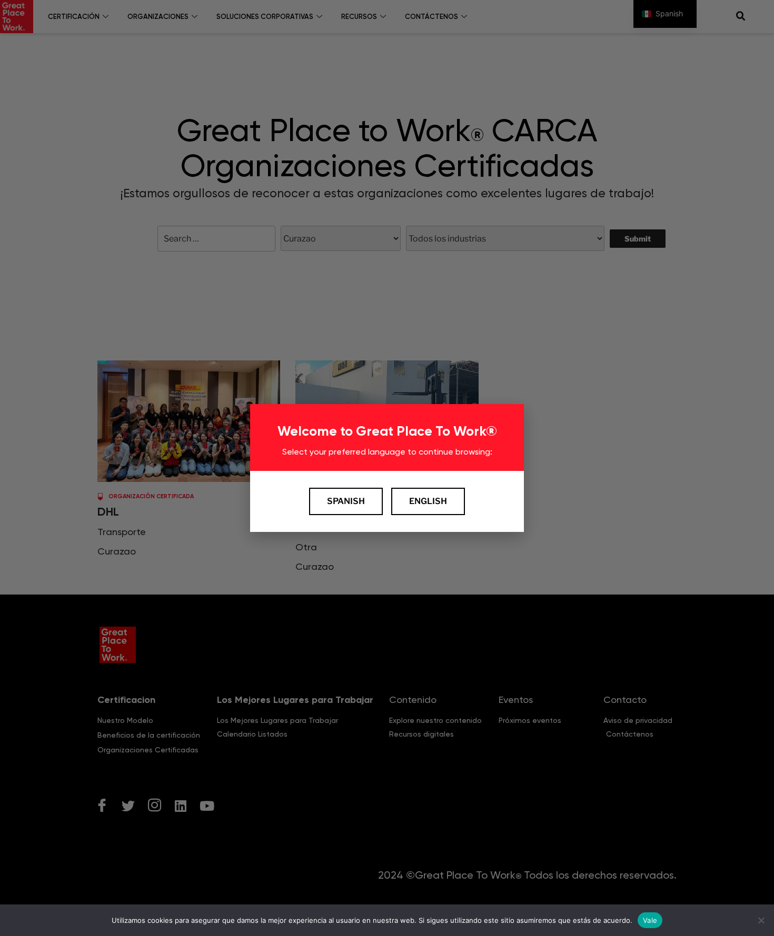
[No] (761, 920)
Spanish (346, 501)
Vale (650, 919)
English (428, 501)
